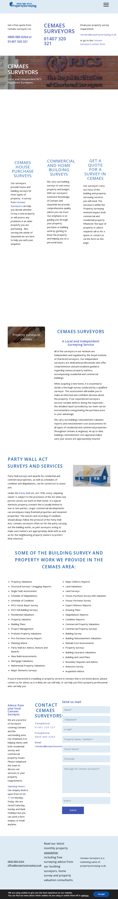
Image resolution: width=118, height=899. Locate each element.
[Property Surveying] (23, 5)
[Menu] (105, 4)
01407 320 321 (18, 41)
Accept (101, 894)
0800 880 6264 (18, 37)
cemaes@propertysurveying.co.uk (98, 34)
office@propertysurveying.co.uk (24, 865)
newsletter (51, 853)
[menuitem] (105, 4)
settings (84, 895)
